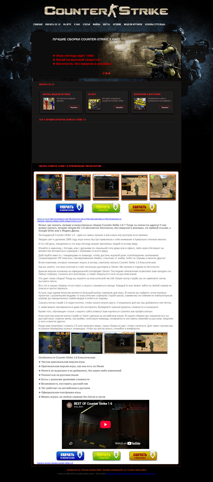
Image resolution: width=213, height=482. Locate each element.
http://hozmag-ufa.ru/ (77, 219)
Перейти (74, 107)
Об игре (67, 24)
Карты (106, 24)
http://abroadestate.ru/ (95, 219)
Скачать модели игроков (56, 94)
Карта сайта (140, 470)
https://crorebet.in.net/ (59, 219)
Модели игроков (133, 24)
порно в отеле (43, 219)
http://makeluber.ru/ (113, 219)
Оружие (117, 24)
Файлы (96, 24)
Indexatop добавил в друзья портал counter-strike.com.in (131, 474)
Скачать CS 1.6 (52, 24)
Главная (37, 24)
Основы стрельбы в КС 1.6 (114, 470)
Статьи (86, 24)
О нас (77, 24)
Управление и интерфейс (147, 94)
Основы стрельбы (155, 24)
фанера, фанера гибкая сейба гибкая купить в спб (59, 221)
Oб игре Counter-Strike (91, 470)
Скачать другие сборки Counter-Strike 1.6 (55, 463)
